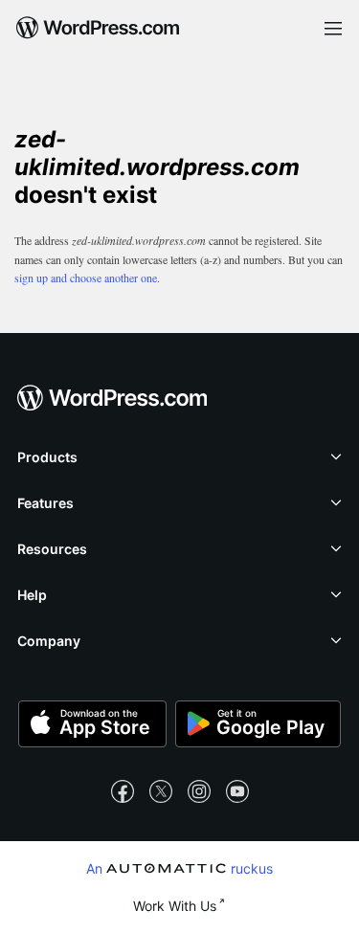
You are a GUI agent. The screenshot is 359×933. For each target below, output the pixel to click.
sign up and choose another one (85, 277)
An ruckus (180, 868)
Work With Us (174, 906)
